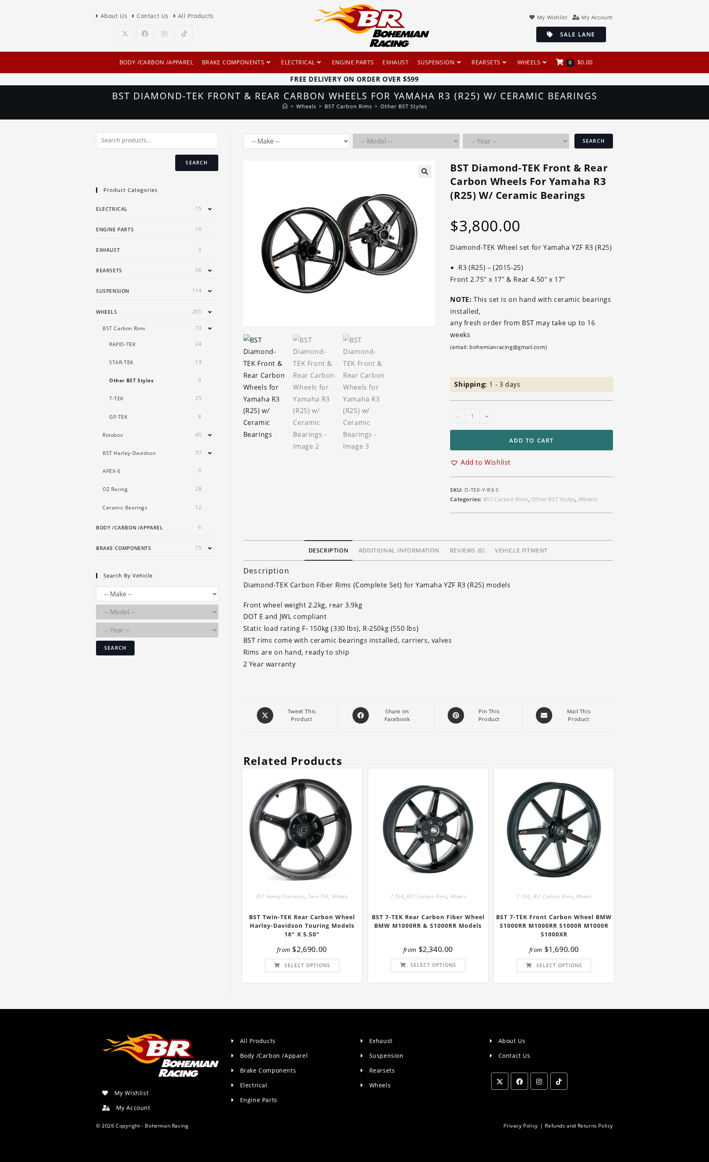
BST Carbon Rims (505, 499)
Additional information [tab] (399, 550)
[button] (424, 171)
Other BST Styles (403, 106)
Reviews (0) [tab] (467, 550)
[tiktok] (184, 33)
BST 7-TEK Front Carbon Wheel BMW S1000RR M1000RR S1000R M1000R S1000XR (554, 925)
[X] (125, 33)
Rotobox (113, 434)
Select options (307, 965)
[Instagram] (164, 33)
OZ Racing (115, 489)
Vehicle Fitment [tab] (521, 550)
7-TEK (397, 896)
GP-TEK (118, 416)
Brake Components (123, 548)
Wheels (588, 499)
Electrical (112, 208)
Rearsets (109, 270)
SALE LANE (574, 34)
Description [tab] (329, 550)
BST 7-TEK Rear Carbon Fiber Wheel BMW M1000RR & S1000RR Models (428, 921)
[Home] (285, 106)
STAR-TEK (121, 362)
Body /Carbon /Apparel (129, 527)
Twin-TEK (318, 896)
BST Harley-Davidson (280, 896)
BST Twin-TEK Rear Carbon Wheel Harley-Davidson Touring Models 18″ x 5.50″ (302, 925)
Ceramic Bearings (125, 507)
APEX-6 (112, 471)
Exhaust (108, 250)
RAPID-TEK (122, 344)
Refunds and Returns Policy (579, 1125)
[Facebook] (144, 33)
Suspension (112, 291)
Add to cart (531, 440)
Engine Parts (115, 229)
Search (594, 140)
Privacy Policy (520, 1125)
